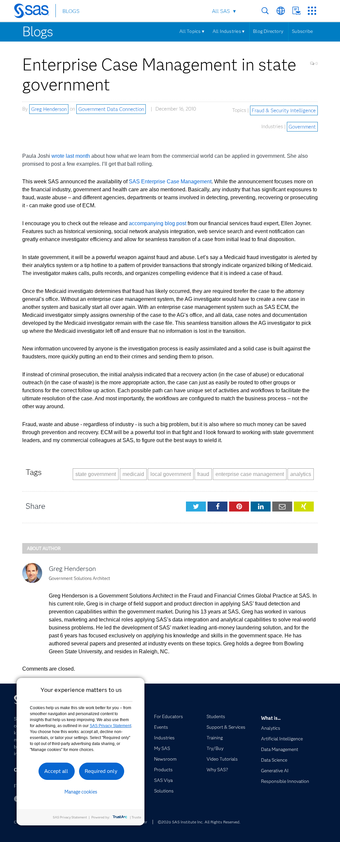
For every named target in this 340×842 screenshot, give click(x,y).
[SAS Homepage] (34, 12)
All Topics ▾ (191, 31)
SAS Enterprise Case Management (170, 181)
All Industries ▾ (228, 31)
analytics (300, 474)
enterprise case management (249, 474)
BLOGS (70, 11)
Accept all (56, 771)
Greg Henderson (49, 109)
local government (170, 474)
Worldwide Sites (281, 11)
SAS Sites (312, 11)
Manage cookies (80, 792)
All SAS (221, 11)
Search (265, 11)
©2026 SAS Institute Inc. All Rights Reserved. (199, 821)
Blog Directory (268, 31)
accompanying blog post (157, 223)
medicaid (133, 474)
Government (302, 127)
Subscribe (302, 31)
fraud (203, 474)
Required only (101, 771)
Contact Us (296, 11)
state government (95, 474)
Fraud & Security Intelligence (284, 110)
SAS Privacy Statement (110, 725)
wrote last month (70, 156)
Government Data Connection (111, 109)
